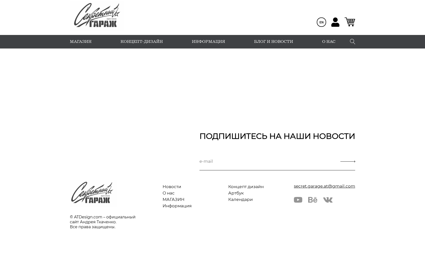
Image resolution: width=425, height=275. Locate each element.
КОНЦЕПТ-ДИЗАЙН (142, 41)
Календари (240, 199)
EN (321, 22)
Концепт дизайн (246, 186)
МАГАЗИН (80, 41)
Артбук (236, 193)
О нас (169, 193)
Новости (172, 186)
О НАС (328, 41)
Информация (177, 205)
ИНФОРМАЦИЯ (208, 41)
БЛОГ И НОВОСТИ (273, 41)
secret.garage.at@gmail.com (324, 186)
